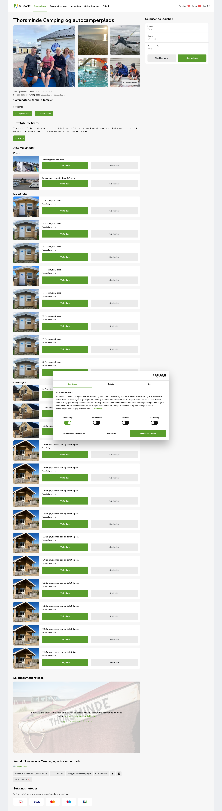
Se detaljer (114, 165)
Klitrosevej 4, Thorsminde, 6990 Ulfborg (31, 774)
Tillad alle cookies (148, 433)
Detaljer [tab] (111, 384)
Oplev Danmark (91, 6)
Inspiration (76, 6)
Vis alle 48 (19, 138)
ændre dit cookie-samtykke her (81, 716)
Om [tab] (149, 384)
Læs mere (97, 409)
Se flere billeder (130, 83)
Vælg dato (65, 165)
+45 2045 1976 (57, 774)
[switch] (96, 423)
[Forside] (22, 6)
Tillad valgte (111, 433)
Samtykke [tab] (72, 384)
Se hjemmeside (101, 774)
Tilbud (106, 6)
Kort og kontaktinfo (23, 113)
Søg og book (40, 6)
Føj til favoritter (21, 779)
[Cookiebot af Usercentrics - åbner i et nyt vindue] (155, 375)
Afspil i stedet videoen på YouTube (76, 721)
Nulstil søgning (161, 58)
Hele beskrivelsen (44, 113)
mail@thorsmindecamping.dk (79, 774)
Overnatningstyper (58, 6)
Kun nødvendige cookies (74, 433)
